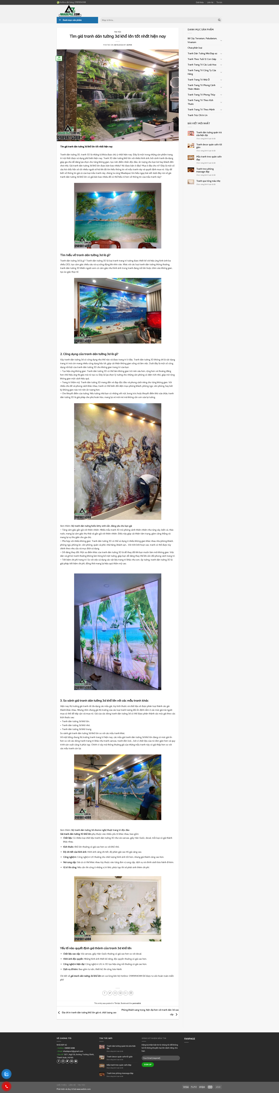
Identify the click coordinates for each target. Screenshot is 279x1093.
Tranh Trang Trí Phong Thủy (201, 94)
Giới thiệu (200, 2)
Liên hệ (210, 2)
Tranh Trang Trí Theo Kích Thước (200, 102)
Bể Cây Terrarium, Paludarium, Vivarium (202, 40)
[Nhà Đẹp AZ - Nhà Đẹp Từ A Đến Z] (78, 11)
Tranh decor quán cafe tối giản (209, 146)
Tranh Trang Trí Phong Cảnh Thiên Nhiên (201, 87)
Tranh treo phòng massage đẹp (205, 170)
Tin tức (219, 2)
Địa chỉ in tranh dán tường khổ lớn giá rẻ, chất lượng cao (88, 1012)
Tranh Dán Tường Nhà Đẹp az (202, 53)
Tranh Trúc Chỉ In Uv (198, 115)
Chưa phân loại (195, 47)
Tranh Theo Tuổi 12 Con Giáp (202, 59)
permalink (137, 1003)
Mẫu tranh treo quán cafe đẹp (209, 158)
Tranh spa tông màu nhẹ (208, 181)
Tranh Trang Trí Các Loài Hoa (202, 64)
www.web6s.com (84, 1089)
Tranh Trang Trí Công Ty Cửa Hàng (202, 72)
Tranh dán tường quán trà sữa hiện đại (209, 134)
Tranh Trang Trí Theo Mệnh (201, 109)
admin (129, 45)
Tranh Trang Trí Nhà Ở (199, 79)
